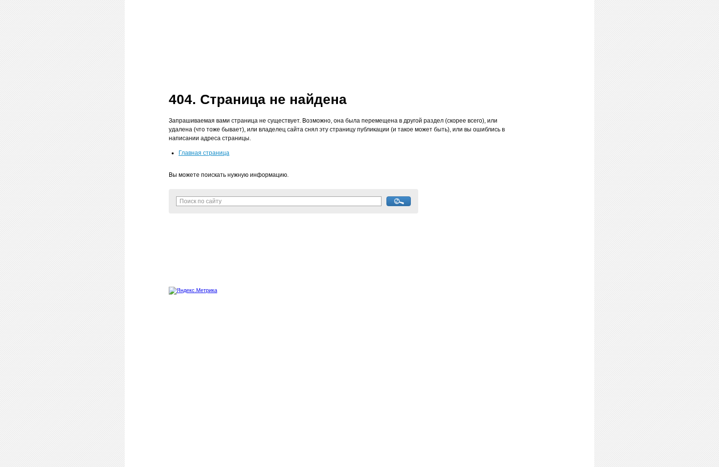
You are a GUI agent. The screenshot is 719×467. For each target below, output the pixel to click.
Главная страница (204, 152)
